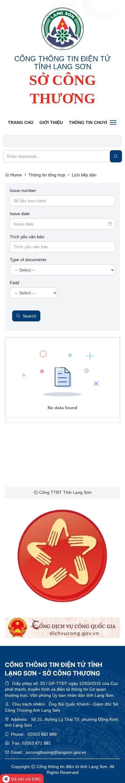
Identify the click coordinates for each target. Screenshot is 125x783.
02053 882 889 (42, 734)
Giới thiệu (51, 122)
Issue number (23, 190)
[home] (62, 28)
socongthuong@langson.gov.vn (56, 752)
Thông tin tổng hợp (47, 174)
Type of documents (28, 259)
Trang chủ (20, 122)
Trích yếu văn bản (27, 236)
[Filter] (116, 156)
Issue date (20, 213)
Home (15, 174)
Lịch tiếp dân (84, 174)
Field (14, 282)
